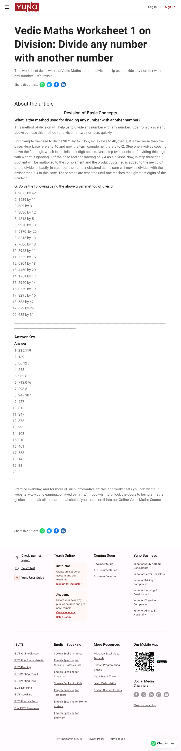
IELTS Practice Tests (26, 701)
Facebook (136, 694)
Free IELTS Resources (26, 708)
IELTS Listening (23, 687)
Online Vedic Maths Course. (140, 500)
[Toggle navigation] (8, 7)
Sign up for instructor (68, 584)
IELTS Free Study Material (29, 660)
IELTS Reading (22, 667)
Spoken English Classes (68, 653)
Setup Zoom (63, 617)
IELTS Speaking (23, 694)
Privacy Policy (96, 738)
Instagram (158, 694)
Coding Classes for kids (108, 690)
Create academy (65, 612)
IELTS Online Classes (26, 653)
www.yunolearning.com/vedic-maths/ (57, 494)
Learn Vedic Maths (105, 683)
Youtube (166, 694)
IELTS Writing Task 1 (26, 674)
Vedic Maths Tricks (105, 676)
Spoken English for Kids (68, 683)
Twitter (143, 694)
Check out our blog (145, 705)
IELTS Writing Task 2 (26, 680)
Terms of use (117, 738)
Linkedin (151, 694)
